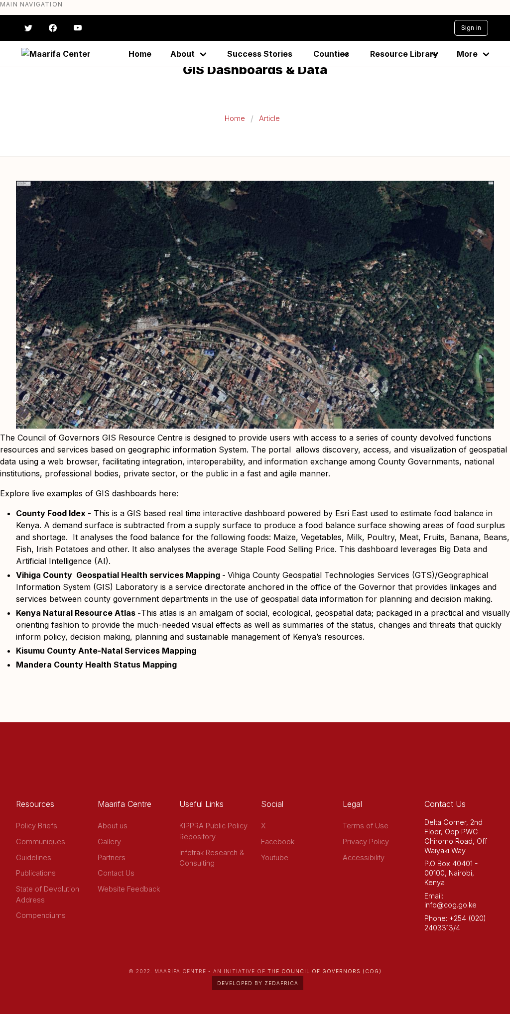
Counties (331, 54)
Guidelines (33, 857)
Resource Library (404, 54)
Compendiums (41, 915)
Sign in (471, 27)
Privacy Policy (366, 841)
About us (113, 825)
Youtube (274, 857)
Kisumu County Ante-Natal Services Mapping (106, 651)
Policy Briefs (36, 825)
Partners (112, 857)
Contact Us (116, 873)
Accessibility (363, 857)
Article (269, 118)
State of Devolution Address (47, 894)
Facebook (277, 841)
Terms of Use (365, 825)
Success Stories (259, 54)
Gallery (109, 841)
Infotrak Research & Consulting (211, 858)
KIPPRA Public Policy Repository (213, 831)
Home (139, 54)
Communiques (40, 841)
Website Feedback (129, 889)
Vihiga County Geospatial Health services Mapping (118, 575)
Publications (36, 873)
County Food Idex (51, 513)
